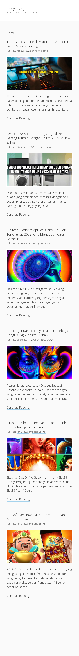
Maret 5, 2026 (24, 50)
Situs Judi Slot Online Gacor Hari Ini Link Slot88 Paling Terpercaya (36, 425)
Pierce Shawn (41, 50)
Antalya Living (15, 9)
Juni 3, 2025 (23, 523)
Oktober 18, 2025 (26, 147)
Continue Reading (18, 118)
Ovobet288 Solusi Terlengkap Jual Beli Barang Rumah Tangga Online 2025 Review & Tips (38, 138)
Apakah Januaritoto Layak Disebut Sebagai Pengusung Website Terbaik (38, 332)
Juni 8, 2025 (23, 431)
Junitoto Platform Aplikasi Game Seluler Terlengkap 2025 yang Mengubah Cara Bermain (36, 234)
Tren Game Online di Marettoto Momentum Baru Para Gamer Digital (39, 43)
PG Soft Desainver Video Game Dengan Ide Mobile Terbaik (39, 517)
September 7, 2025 (26, 243)
